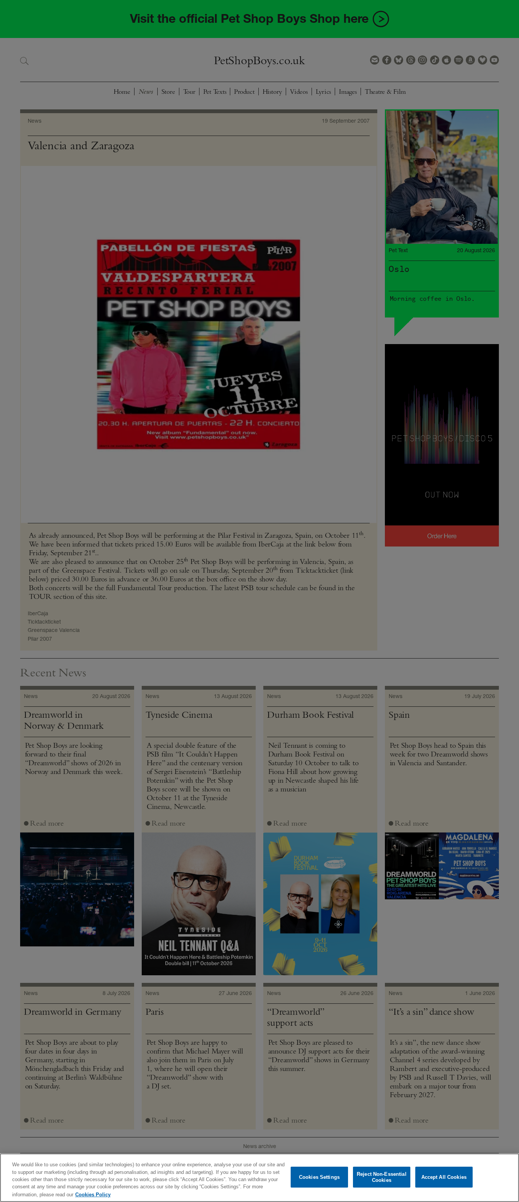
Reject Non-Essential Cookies (382, 1177)
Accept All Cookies (444, 1177)
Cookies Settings (319, 1177)
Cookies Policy (93, 1194)
